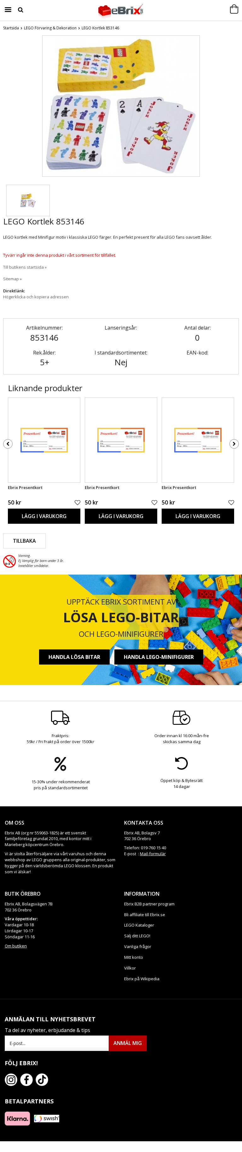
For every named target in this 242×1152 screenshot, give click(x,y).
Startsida (11, 28)
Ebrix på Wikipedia (141, 979)
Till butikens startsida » (25, 267)
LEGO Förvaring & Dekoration (50, 28)
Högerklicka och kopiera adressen (36, 297)
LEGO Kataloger (139, 925)
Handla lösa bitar (74, 657)
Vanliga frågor (137, 946)
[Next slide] (195, 107)
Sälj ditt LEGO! (137, 936)
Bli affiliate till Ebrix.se (144, 914)
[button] (28, 200)
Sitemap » (12, 279)
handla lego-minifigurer (159, 657)
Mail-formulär (153, 854)
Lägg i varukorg (44, 516)
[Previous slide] (47, 107)
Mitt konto (133, 957)
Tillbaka (24, 540)
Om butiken (16, 946)
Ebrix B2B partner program (149, 904)
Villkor (130, 968)
